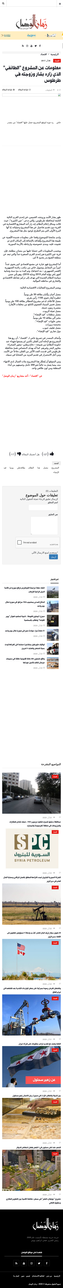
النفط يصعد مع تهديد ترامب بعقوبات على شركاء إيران (40, 1044)
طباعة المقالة (7, 89)
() (46, 453)
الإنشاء (56, 472)
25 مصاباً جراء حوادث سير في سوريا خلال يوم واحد (25, 631)
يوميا (12, 467)
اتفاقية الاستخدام (38, 1275)
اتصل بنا (16, 1275)
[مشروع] (31, 1189)
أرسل (53, 556)
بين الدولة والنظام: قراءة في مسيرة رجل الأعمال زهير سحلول (36, 1096)
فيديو (28, 1275)
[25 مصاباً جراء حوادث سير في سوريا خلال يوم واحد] (53, 639)
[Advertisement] (31, 181)
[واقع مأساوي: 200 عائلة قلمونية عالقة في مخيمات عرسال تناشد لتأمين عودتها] (53, 668)
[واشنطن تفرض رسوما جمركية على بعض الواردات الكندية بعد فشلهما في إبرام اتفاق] (31, 979)
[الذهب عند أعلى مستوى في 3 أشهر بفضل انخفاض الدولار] (31, 1138)
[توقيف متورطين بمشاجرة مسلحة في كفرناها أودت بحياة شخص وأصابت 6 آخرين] (53, 653)
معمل (45, 467)
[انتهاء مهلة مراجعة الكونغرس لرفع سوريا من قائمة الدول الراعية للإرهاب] (53, 597)
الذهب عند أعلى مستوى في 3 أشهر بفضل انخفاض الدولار (38, 1147)
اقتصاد (43, 54)
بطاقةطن (21, 467)
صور (22, 1275)
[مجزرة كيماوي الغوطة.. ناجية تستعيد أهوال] (53, 625)
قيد (5, 467)
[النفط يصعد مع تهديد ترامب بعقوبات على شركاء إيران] (31, 1034)
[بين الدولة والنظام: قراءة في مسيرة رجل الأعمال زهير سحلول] (31, 1086)
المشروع (55, 467)
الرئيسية (55, 54)
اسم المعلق (53, 502)
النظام (31, 467)
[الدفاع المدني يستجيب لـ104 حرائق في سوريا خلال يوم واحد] (53, 611)
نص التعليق (53, 514)
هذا (38, 467)
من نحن (49, 1275)
